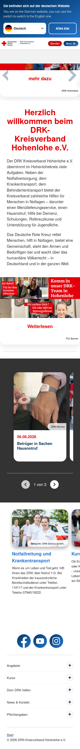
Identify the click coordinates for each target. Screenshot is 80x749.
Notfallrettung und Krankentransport (31, 557)
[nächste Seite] (54, 484)
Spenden (55, 43)
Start (10, 734)
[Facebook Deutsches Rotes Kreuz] (24, 641)
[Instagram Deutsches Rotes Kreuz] (56, 641)
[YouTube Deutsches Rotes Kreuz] (40, 641)
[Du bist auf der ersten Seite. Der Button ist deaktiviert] (25, 484)
